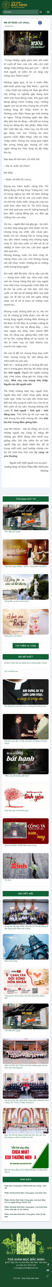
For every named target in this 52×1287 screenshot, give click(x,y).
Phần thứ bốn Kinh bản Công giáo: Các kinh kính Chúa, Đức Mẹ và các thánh (26, 1208)
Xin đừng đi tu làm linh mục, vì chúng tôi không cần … (26, 706)
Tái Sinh (8, 880)
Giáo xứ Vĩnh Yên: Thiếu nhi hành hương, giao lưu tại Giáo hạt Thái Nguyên (26, 1066)
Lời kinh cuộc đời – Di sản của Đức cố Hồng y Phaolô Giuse (26, 742)
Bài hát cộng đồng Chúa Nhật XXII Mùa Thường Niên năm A (26, 1171)
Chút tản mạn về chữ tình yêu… (17, 810)
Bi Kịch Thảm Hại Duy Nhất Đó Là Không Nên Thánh (26, 663)
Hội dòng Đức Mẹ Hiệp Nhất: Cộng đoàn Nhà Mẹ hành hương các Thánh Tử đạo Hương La (27, 1101)
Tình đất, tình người (12, 531)
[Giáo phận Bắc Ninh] (14, 5)
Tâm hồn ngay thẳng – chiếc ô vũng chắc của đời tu (26, 566)
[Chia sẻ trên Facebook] (40, 23)
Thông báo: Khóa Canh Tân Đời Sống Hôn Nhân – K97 (25, 997)
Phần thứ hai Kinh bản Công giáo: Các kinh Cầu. (26, 1193)
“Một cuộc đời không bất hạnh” (17, 776)
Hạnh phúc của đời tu (13, 636)
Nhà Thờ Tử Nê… (11, 961)
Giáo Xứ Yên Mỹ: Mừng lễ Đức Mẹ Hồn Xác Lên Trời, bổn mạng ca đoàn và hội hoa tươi (25, 1136)
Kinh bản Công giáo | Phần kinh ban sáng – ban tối (25, 1187)
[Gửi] (40, 12)
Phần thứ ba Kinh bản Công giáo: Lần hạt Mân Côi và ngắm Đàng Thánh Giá (25, 1201)
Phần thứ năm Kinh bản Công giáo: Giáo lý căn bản (25, 1215)
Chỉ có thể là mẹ (11, 671)
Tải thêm (25, 645)
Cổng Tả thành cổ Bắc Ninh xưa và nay (20, 845)
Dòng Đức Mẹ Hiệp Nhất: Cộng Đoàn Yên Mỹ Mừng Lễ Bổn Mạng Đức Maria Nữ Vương (26, 927)
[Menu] (48, 12)
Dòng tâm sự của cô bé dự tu (17, 601)
